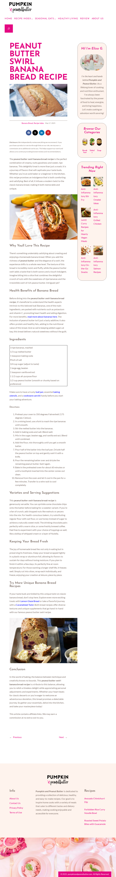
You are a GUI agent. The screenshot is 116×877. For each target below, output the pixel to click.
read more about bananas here (42, 316)
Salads (92, 151)
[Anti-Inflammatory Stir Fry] (86, 182)
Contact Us (15, 803)
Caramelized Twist (25, 604)
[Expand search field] (9, 28)
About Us (14, 798)
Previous (17, 737)
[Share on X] (35, 132)
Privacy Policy (16, 807)
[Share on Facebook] (28, 132)
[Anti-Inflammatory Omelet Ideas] (98, 182)
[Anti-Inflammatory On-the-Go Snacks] (86, 251)
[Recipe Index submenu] (32, 18)
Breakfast (84, 151)
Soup (99, 150)
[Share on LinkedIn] (41, 132)
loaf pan (39, 392)
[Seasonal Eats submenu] (55, 18)
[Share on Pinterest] (48, 132)
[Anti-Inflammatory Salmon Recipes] (98, 251)
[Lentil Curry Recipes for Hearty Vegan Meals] (86, 213)
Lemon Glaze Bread (30, 601)
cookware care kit (32, 395)
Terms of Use (15, 812)
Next (61, 737)
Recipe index (39, 123)
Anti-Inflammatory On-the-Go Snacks (85, 265)
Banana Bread (27, 123)
